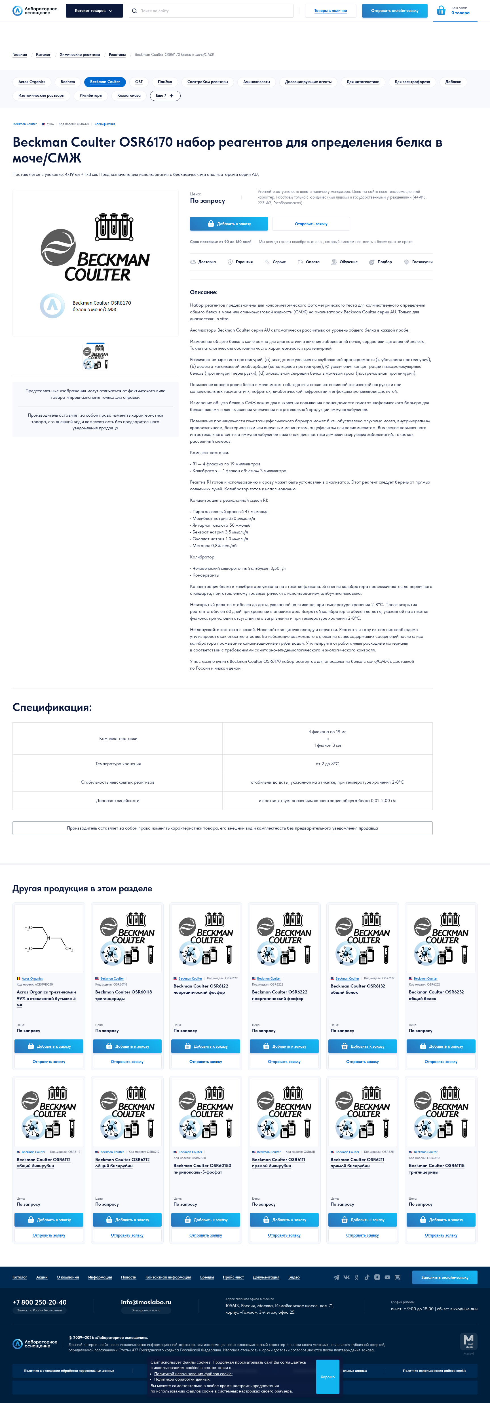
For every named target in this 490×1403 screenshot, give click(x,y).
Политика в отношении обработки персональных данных (69, 1371)
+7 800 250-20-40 (39, 1302)
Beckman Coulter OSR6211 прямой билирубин (357, 1162)
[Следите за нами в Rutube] (397, 1277)
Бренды (207, 1277)
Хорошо (328, 1377)
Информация (100, 1277)
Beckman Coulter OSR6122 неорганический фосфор (201, 989)
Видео (294, 1277)
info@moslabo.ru (146, 1302)
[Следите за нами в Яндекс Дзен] (377, 1277)
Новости (128, 1277)
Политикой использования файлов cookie (193, 1374)
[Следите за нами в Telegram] (336, 1277)
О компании (68, 1277)
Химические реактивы (80, 54)
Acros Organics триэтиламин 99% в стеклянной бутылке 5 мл (46, 998)
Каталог (43, 54)
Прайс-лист (233, 1277)
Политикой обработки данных (182, 1379)
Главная (19, 54)
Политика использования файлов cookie (434, 1371)
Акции (42, 1277)
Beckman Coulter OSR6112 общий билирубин (44, 1162)
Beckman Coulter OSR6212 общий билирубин (122, 1162)
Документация (266, 1277)
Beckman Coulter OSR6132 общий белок (358, 989)
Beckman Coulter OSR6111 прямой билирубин (278, 1162)
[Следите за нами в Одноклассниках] (356, 1277)
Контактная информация (168, 1277)
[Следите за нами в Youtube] (387, 1277)
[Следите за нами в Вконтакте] (346, 1277)
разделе (135, 888)
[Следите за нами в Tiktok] (367, 1277)
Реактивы (117, 54)
